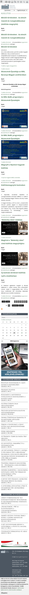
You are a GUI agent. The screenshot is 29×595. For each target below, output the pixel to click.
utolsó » (21, 305)
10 (26, 301)
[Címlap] (9, 6)
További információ (6, 42)
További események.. (6, 319)
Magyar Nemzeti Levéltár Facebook (9, 2)
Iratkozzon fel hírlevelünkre (6, 2)
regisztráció (24, 42)
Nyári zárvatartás (8, 431)
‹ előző (8, 301)
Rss (15, 2)
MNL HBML (10, 433)
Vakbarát (18, 2)
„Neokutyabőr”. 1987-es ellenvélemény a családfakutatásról (10, 508)
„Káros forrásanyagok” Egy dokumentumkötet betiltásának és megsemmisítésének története (14, 500)
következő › (15, 305)
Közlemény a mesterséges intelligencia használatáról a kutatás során (13, 397)
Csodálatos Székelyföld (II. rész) (14, 531)
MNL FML (10, 446)
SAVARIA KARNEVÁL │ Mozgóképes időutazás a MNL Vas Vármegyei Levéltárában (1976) (14, 472)
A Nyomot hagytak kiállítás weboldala (10, 177)
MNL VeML (10, 466)
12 (9, 305)
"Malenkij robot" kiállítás (11, 220)
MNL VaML (10, 421)
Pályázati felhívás (8, 390)
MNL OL (9, 386)
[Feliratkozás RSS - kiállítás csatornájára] (1, 309)
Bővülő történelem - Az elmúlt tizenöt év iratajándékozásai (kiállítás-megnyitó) (13, 21)
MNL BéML (10, 459)
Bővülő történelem (9, 47)
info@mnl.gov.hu (16, 573)
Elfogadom (4, 593)
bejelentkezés (6, 44)
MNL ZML (10, 407)
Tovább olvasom (5, 69)
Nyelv (2, 28)
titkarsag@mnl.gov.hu (21, 557)
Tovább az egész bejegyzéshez (9, 66)
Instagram (12, 2)
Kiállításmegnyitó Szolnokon (13, 185)
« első (3, 301)
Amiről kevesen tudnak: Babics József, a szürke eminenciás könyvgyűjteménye (13, 517)
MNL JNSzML (10, 414)
